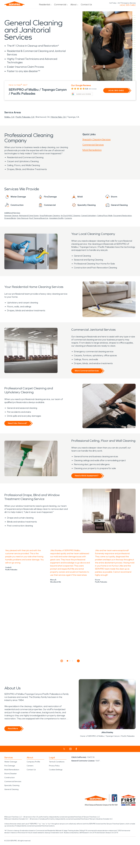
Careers (30, 766)
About (73, 4)
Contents (68, 218)
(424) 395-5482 (128, 5)
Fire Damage (9, 766)
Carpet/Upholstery (88, 216)
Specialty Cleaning (11, 785)
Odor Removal (22, 218)
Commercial (60, 4)
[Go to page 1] (67, 661)
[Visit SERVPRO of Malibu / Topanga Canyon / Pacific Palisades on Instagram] (70, 749)
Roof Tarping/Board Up (38, 218)
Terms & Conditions (56, 762)
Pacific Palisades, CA (25, 117)
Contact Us (86, 4)
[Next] (78, 661)
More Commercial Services (87, 370)
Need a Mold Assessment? (86, 475)
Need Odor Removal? (17, 423)
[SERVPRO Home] (14, 3)
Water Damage (10, 762)
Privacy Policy (54, 766)
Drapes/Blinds (10, 218)
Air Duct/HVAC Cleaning (70, 216)
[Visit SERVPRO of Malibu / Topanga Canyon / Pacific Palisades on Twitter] (64, 749)
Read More (13, 728)
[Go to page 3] (72, 661)
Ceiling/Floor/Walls (104, 216)
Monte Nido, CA (58, 117)
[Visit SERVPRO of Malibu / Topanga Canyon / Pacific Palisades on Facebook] (76, 749)
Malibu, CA (9, 117)
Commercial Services (93, 144)
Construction (9, 777)
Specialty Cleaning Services (96, 139)
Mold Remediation (92, 149)
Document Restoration (122, 216)
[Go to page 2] (70, 661)
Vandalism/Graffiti (56, 218)
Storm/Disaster (10, 774)
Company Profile (33, 762)
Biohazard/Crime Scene (29, 216)
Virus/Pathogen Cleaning (49, 216)
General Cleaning (11, 789)
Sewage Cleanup (11, 216)
